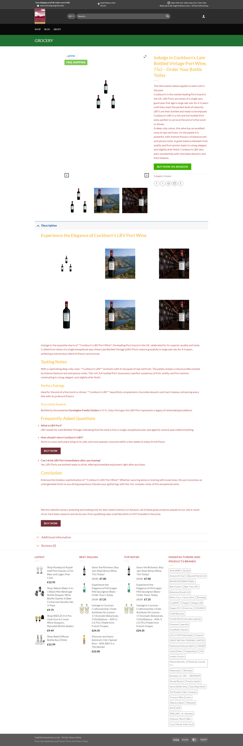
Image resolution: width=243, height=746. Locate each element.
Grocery (44, 40)
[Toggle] (38, 225)
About (57, 29)
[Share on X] (162, 183)
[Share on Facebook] (157, 183)
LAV (201, 651)
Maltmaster (175, 670)
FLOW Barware (177, 613)
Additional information (56, 537)
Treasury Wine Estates (180, 697)
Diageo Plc (175, 608)
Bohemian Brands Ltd (180, 592)
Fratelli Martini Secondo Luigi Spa (185, 619)
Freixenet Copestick (179, 624)
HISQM (201, 646)
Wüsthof (191, 702)
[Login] (203, 16)
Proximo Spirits (193, 681)
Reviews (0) (48, 545)
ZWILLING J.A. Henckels (181, 713)
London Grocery (177, 656)
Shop (38, 29)
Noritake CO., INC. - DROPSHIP (185, 676)
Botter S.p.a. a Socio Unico (182, 597)
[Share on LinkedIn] (174, 183)
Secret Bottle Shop (178, 686)
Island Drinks (176, 651)
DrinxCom (187, 608)
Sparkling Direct (197, 686)
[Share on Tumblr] (180, 183)
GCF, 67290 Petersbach (181, 635)
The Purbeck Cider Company (183, 692)
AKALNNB (175, 570)
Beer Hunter (175, 586)
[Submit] (167, 16)
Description (49, 225)
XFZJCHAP (175, 708)
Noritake (188, 670)
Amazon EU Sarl (177, 576)
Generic (199, 635)
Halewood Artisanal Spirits (182, 646)
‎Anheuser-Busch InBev (180, 719)
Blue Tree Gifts (191, 586)
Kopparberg (190, 651)
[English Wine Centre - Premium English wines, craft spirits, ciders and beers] (48, 16)
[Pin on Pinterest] (168, 183)
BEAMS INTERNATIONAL (182, 581)
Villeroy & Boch (177, 702)
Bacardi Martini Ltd (197, 576)
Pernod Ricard (176, 681)
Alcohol (186, 570)
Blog (47, 29)
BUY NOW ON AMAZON (172, 166)
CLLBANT (174, 603)
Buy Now (50, 450)
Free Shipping (76, 62)
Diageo (185, 603)
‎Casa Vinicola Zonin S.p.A (181, 724)
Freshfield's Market (179, 629)
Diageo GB (197, 603)
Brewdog (201, 597)
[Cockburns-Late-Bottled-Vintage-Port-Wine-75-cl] (78, 200)
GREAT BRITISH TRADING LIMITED (187, 640)
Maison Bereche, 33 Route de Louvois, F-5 (188, 663)
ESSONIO (200, 608)
